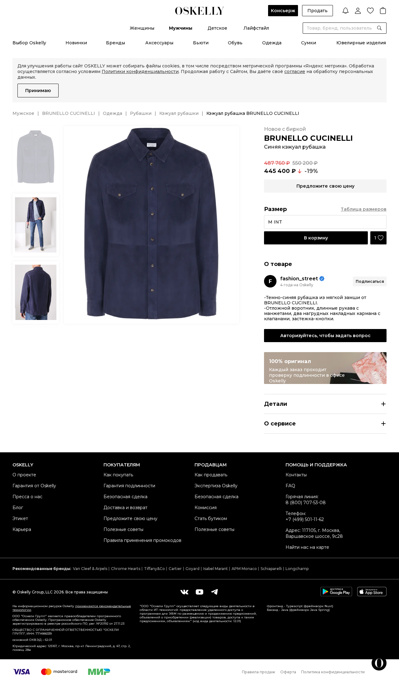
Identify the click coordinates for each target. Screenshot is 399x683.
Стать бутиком (211, 518)
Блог (17, 507)
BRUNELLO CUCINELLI (68, 113)
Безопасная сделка (125, 496)
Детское (217, 28)
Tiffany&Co (154, 568)
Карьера (21, 529)
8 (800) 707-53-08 (306, 502)
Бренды (115, 43)
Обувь (235, 43)
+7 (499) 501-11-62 (305, 519)
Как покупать (118, 475)
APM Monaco (244, 568)
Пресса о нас (27, 496)
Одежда (271, 43)
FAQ (290, 486)
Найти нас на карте (307, 547)
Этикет (20, 518)
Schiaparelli (271, 568)
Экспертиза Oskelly (216, 486)
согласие (294, 71)
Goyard (192, 568)
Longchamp (297, 568)
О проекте (24, 475)
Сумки (308, 43)
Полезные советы (123, 529)
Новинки (76, 43)
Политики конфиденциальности (140, 71)
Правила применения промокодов (142, 540)
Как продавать (211, 475)
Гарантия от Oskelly (34, 486)
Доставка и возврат (125, 507)
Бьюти (201, 43)
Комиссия (206, 507)
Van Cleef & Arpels (90, 568)
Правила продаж (258, 672)
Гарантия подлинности (129, 486)
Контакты (296, 475)
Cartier (175, 568)
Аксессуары (159, 43)
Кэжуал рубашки (179, 113)
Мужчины (180, 28)
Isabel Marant (215, 568)
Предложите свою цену (130, 518)
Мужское (23, 113)
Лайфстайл (256, 28)
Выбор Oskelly (29, 43)
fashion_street (299, 279)
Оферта (288, 672)
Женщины (142, 28)
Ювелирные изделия (361, 43)
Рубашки (140, 113)
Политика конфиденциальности (333, 672)
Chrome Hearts (125, 568)
